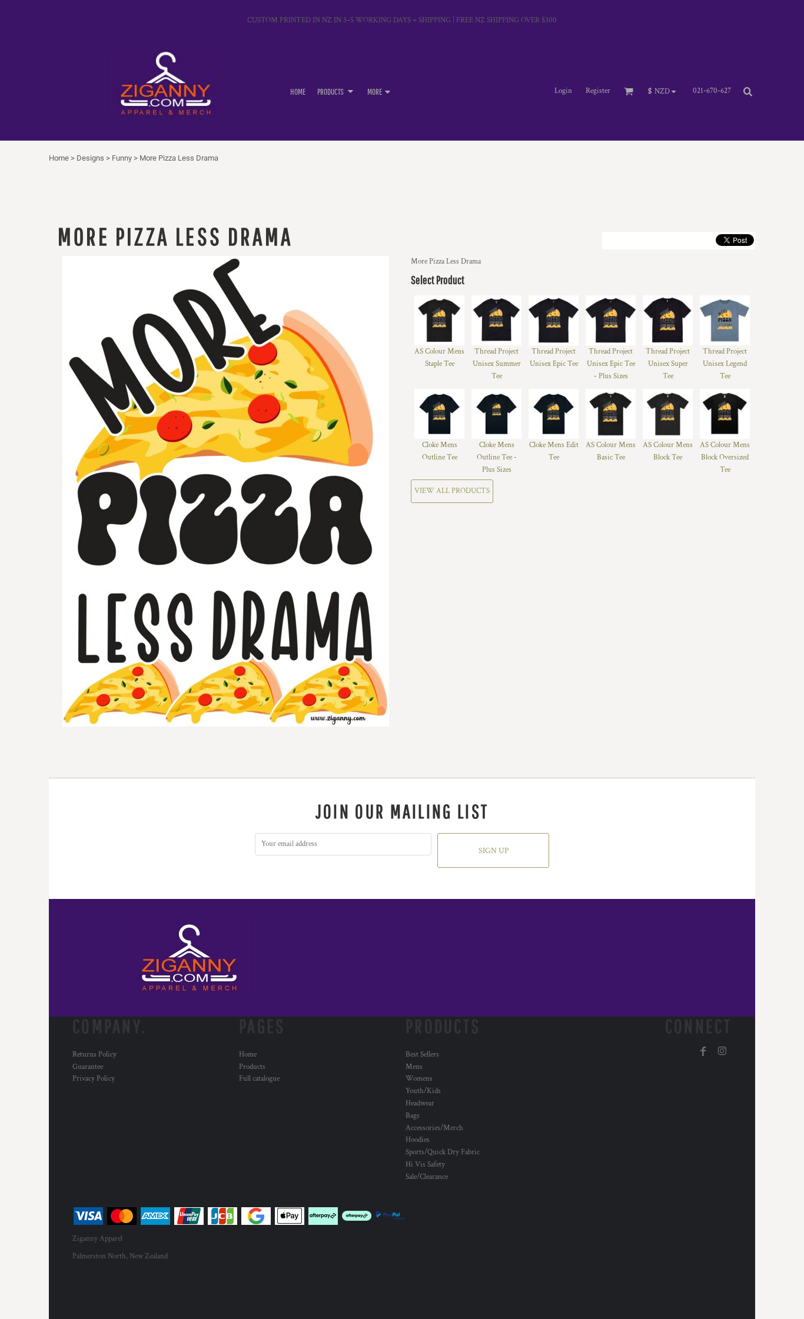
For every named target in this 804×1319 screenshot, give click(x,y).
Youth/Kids (423, 1091)
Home (59, 158)
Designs (90, 158)
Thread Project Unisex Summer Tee (497, 364)
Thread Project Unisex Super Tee (668, 364)
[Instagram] (722, 1051)
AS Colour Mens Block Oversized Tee (725, 457)
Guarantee (87, 1067)
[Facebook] (703, 1051)
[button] (336, 91)
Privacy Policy (93, 1079)
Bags (413, 1116)
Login (563, 91)
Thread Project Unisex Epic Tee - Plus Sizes (611, 364)
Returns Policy (94, 1055)
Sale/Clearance (427, 1177)
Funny (122, 158)
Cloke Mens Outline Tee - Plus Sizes (497, 457)
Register (598, 91)
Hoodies (418, 1140)
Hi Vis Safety (425, 1165)
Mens (414, 1067)
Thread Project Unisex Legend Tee (725, 364)
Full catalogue (259, 1079)
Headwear (420, 1103)
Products (252, 1067)
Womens (419, 1079)
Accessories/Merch (434, 1128)
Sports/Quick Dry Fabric (443, 1152)
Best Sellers (422, 1055)
